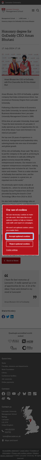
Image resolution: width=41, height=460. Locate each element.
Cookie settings (12, 250)
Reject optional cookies (19, 244)
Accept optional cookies (19, 236)
